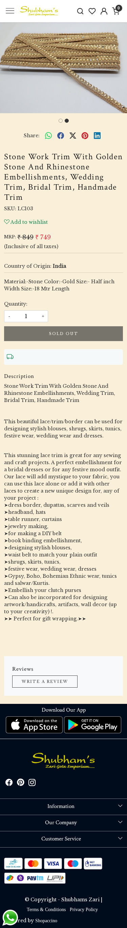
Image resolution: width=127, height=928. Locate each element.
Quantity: (15, 304)
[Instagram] (32, 784)
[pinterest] (85, 136)
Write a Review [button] (45, 681)
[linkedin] (97, 136)
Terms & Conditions (46, 909)
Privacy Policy (84, 909)
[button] (9, 67)
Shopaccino (46, 920)
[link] (80, 11)
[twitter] (73, 136)
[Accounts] (104, 11)
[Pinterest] (21, 784)
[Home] (39, 11)
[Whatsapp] (48, 136)
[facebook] (61, 136)
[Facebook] (9, 784)
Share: (32, 136)
